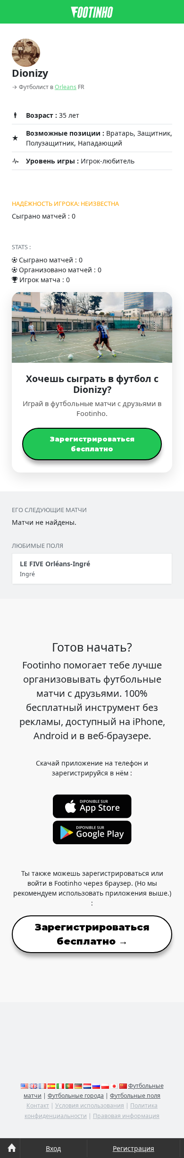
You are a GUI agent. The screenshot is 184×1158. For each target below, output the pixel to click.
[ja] (114, 1086)
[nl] (87, 1086)
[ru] (96, 1086)
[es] (51, 1086)
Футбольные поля (135, 1096)
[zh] (123, 1086)
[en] (24, 1086)
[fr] (42, 1086)
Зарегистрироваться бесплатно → (92, 934)
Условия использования (89, 1105)
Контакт (37, 1105)
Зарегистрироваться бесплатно (92, 444)
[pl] (105, 1086)
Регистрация (133, 1148)
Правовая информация (126, 1116)
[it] (60, 1086)
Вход (53, 1148)
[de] (78, 1086)
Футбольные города (76, 1096)
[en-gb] (33, 1086)
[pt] (69, 1086)
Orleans (65, 87)
